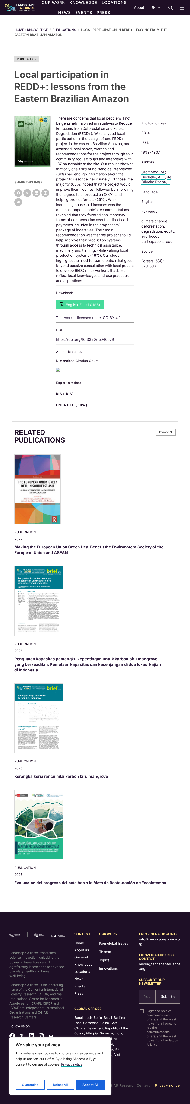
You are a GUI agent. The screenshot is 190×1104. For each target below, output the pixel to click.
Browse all (166, 432)
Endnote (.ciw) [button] (72, 405)
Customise (30, 1085)
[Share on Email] (18, 202)
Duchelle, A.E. (153, 177)
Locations (82, 972)
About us (81, 950)
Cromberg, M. (153, 172)
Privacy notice (71, 1064)
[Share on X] (27, 193)
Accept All (90, 1085)
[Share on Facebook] (18, 193)
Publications (64, 30)
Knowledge (37, 30)
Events (79, 986)
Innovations (108, 968)
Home (79, 943)
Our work (81, 957)
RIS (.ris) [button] (65, 394)
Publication (27, 59)
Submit (167, 997)
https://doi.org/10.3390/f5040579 (85, 339)
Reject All (60, 1085)
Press (78, 993)
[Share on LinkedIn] (36, 193)
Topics (104, 960)
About (139, 7)
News (78, 979)
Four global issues (113, 943)
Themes (105, 952)
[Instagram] (45, 193)
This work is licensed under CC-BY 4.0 (88, 318)
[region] (60, 1066)
